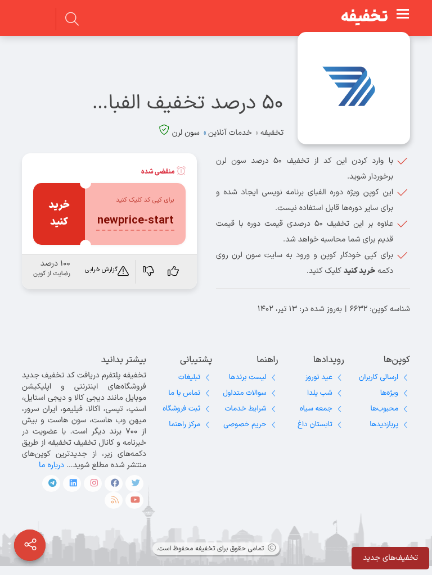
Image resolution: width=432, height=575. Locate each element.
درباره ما (51, 465)
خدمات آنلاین (230, 133)
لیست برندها (248, 377)
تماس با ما (184, 393)
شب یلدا (319, 393)
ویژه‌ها (389, 393)
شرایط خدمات (246, 408)
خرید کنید (59, 214)
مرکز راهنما (184, 424)
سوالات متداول (244, 393)
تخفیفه (364, 17)
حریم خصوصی (244, 424)
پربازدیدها (384, 424)
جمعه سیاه (316, 408)
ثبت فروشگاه (181, 408)
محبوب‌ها (384, 408)
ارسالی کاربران (378, 377)
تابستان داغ (315, 424)
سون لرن (186, 133)
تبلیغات (189, 377)
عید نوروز (318, 377)
